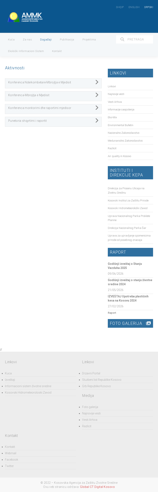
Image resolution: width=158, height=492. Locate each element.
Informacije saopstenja (121, 109)
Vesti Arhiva (115, 101)
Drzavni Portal (91, 373)
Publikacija (67, 39)
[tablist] (53, 83)
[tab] (53, 83)
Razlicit (112, 148)
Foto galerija (90, 407)
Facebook (11, 459)
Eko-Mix (112, 117)
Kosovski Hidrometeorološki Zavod (128, 208)
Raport (112, 312)
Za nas (27, 39)
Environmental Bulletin (120, 125)
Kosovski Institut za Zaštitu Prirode (128, 200)
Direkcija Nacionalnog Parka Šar (127, 227)
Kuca (8, 373)
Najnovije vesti (116, 94)
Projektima (89, 39)
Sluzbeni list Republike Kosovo (101, 379)
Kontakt (57, 51)
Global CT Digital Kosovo (97, 486)
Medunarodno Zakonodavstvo (125, 140)
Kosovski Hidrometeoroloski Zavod (28, 392)
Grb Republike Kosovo (96, 386)
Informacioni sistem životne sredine (28, 386)
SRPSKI (148, 7)
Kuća (11, 39)
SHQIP (120, 7)
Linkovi (112, 86)
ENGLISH (134, 7)
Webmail (10, 453)
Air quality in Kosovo (119, 156)
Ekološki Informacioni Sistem (26, 51)
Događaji (46, 39)
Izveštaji (10, 379)
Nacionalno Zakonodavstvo (123, 132)
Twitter (9, 466)
